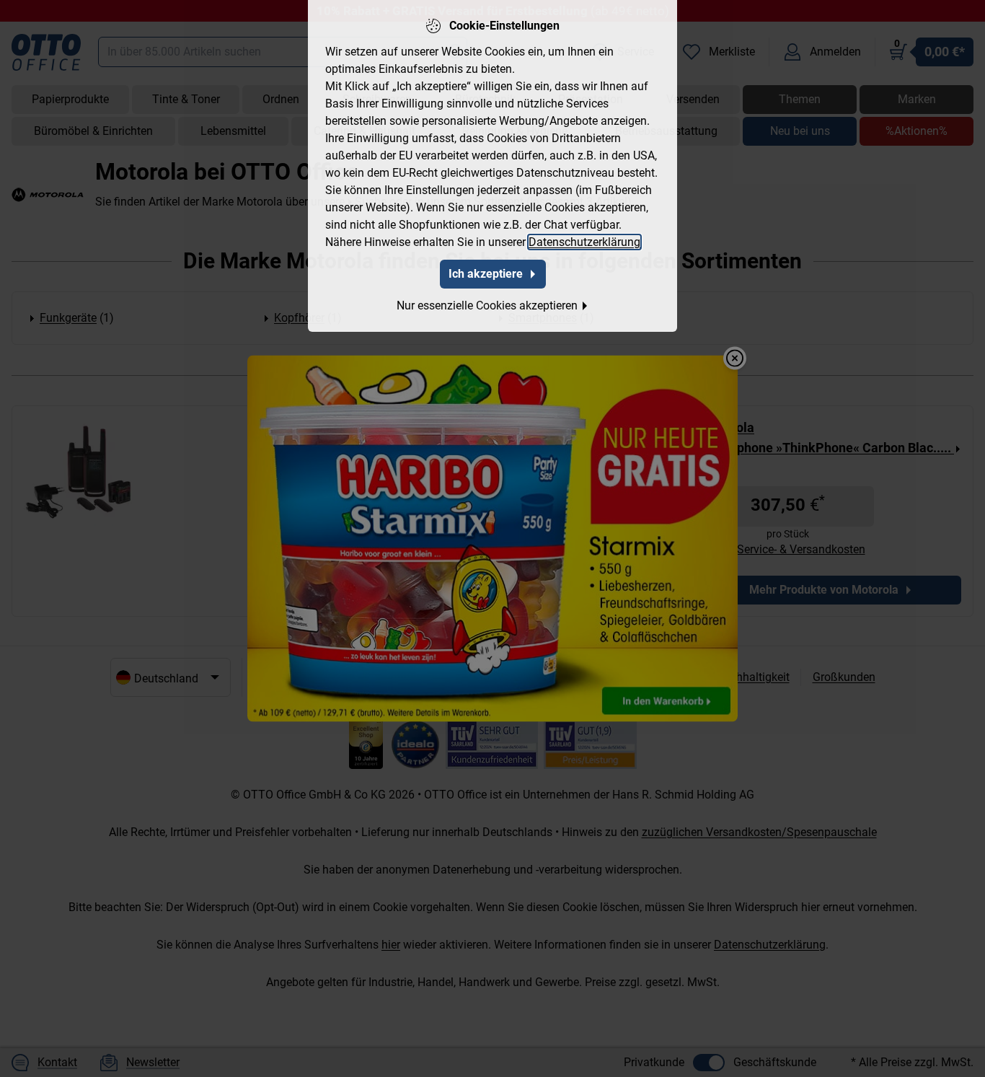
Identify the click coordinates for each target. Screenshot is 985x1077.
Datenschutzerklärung (584, 242)
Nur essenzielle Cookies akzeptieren (487, 305)
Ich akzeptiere (486, 274)
